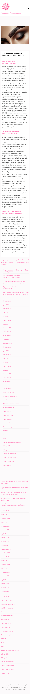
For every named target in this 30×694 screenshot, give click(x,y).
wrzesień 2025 (7, 343)
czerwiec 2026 (7, 308)
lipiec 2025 (6, 351)
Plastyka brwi (25, 48)
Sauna (4, 438)
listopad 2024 (7, 381)
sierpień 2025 (7, 347)
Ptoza (4, 434)
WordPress (22, 689)
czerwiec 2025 (7, 355)
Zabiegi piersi (7, 450)
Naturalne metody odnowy (11, 404)
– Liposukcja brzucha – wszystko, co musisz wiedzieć (8, 262)
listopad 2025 (7, 335)
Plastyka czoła (7, 419)
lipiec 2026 (6, 305)
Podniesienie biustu (9, 423)
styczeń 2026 (7, 328)
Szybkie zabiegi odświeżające (12, 442)
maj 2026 (5, 312)
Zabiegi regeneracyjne (9, 453)
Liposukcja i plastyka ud (10, 396)
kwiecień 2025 (7, 362)
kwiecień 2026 (7, 316)
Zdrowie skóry (7, 465)
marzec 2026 (7, 320)
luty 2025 (5, 370)
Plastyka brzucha (8, 415)
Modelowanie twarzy (9, 400)
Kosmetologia (7, 388)
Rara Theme (7, 689)
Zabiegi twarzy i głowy (9, 461)
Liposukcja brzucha (8, 392)
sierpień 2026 (7, 301)
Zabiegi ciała (6, 446)
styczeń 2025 (7, 374)
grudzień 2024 (7, 378)
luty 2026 (5, 324)
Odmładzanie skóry (8, 407)
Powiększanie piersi (9, 427)
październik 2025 (8, 339)
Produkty (5, 430)
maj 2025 (5, 358)
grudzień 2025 (7, 331)
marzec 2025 (7, 366)
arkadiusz (17, 48)
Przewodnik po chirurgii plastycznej (11, 13)
